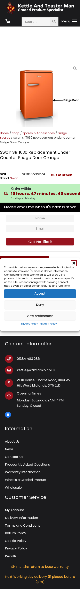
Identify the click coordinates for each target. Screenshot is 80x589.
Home (4, 133)
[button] (74, 263)
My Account (14, 510)
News (9, 449)
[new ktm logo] (40, 7)
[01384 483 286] (11, 359)
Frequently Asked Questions (27, 464)
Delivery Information (21, 517)
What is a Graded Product (26, 479)
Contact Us (14, 456)
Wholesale (13, 487)
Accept (40, 293)
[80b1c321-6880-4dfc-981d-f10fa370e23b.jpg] (48, 95)
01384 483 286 (28, 358)
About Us (12, 441)
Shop (15, 133)
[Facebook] (8, 415)
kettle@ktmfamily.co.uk (36, 370)
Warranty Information (22, 472)
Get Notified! (40, 241)
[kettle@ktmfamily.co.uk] (11, 370)
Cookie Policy (15, 540)
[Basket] (7, 21)
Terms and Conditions (22, 525)
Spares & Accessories (39, 133)
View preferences (40, 316)
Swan (14, 178)
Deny (40, 305)
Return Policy (15, 533)
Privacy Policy (29, 323)
